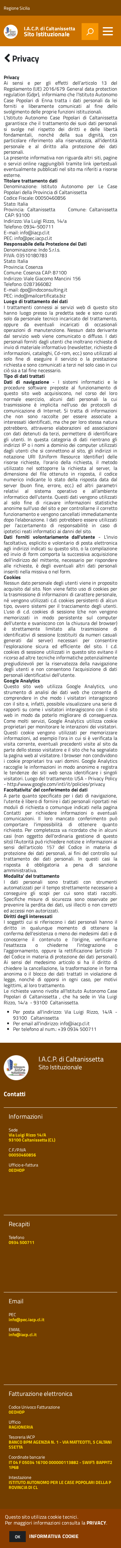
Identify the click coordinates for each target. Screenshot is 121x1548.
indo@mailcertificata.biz (39, 295)
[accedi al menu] (108, 31)
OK (17, 1536)
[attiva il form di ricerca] (90, 31)
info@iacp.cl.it (35, 232)
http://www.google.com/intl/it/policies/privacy (56, 784)
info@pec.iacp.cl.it (33, 238)
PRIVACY (96, 1522)
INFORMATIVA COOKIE (54, 1536)
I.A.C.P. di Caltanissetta (49, 31)
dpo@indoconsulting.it (43, 289)
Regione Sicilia (17, 8)
